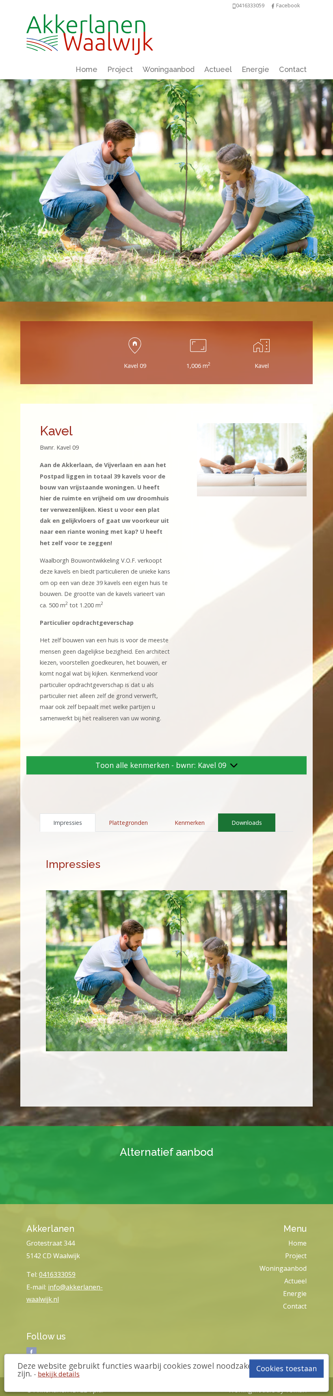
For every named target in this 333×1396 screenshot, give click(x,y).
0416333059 (57, 1274)
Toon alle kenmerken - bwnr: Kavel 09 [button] (161, 765)
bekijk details (59, 1374)
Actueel (218, 69)
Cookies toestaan (286, 1368)
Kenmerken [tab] (190, 822)
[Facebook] (273, 5)
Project (120, 69)
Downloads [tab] (246, 822)
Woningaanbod (169, 69)
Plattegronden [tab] (128, 822)
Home (86, 69)
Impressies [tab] (67, 822)
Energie (255, 69)
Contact (293, 69)
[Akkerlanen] (89, 32)
